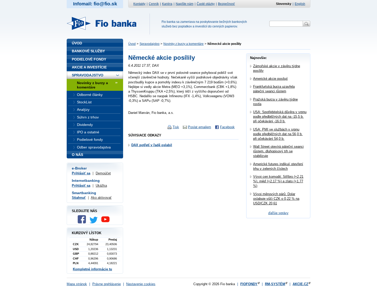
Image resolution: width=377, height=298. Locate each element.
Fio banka (104, 23)
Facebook (227, 127)
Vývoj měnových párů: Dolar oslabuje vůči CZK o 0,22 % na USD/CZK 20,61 (276, 198)
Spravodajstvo (150, 44)
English (300, 4)
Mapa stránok (77, 284)
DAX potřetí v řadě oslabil (151, 145)
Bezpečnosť (226, 4)
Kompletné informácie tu (92, 269)
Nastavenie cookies (140, 284)
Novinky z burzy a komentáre (183, 44)
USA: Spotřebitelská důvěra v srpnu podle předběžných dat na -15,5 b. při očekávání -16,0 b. (279, 116)
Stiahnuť (79, 198)
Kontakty (139, 4)
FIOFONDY (248, 284)
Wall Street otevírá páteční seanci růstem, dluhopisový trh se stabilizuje (278, 151)
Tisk (176, 127)
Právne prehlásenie (106, 284)
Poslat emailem (199, 127)
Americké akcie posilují (270, 79)
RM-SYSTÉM (275, 284)
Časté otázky (206, 4)
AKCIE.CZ (300, 284)
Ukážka (101, 185)
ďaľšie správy (278, 213)
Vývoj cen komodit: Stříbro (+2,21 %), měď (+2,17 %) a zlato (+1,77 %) (278, 181)
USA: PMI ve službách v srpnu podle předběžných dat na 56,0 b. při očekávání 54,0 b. (278, 134)
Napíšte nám (184, 4)
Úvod (132, 44)
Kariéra (167, 4)
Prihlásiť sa (81, 173)
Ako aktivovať (101, 198)
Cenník (154, 4)
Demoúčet (103, 173)
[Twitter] (95, 222)
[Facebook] (83, 222)
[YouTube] (106, 222)
